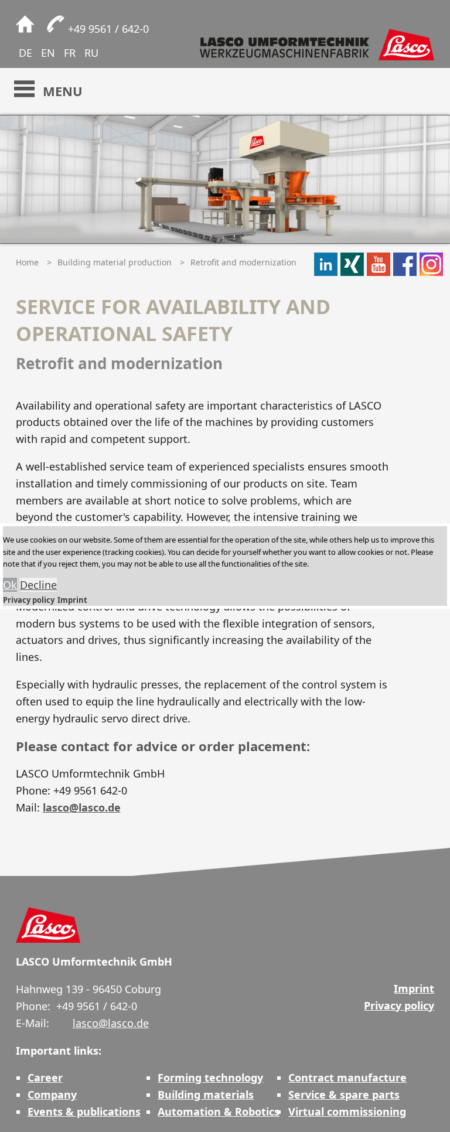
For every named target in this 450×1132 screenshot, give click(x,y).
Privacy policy (28, 600)
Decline (38, 585)
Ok (10, 585)
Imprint (72, 600)
